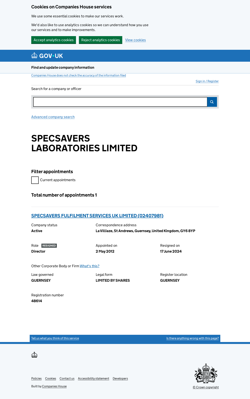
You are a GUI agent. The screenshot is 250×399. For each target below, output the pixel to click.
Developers (120, 378)
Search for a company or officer (56, 88)
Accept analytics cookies (54, 40)
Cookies (50, 378)
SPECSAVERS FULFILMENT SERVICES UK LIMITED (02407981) (97, 215)
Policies (36, 378)
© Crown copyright (206, 387)
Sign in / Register (207, 81)
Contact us (67, 378)
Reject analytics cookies (100, 40)
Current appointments (58, 180)
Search (212, 102)
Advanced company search (53, 117)
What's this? (89, 266)
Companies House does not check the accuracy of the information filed (78, 75)
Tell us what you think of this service (55, 338)
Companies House (54, 386)
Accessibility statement (93, 378)
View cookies (135, 40)
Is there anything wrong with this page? (192, 338)
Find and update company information (62, 67)
